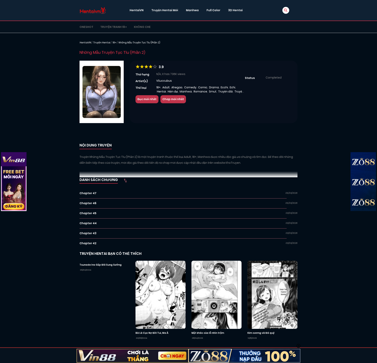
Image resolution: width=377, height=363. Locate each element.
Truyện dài (225, 91)
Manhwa (192, 10)
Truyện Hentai (101, 42)
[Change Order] (125, 180)
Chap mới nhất (173, 99)
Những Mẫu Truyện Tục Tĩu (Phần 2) (139, 42)
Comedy (190, 87)
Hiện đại (173, 91)
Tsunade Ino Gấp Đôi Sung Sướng (101, 264)
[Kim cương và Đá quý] (272, 294)
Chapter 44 (88, 223)
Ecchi (224, 87)
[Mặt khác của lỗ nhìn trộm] (216, 294)
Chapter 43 (88, 233)
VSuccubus (164, 81)
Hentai (161, 91)
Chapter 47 (88, 193)
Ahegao (176, 87)
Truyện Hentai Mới (164, 10)
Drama (214, 87)
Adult (166, 87)
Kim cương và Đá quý (261, 333)
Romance (200, 91)
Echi (232, 87)
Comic (202, 87)
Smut (212, 91)
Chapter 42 (88, 243)
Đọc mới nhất (146, 99)
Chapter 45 (88, 213)
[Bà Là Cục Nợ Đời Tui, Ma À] (160, 294)
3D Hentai (235, 10)
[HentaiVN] (93, 10)
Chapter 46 (88, 203)
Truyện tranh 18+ (113, 27)
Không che (142, 27)
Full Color (213, 10)
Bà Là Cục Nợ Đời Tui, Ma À (151, 333)
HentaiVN (137, 10)
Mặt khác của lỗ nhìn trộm (207, 333)
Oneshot (86, 27)
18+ (114, 42)
